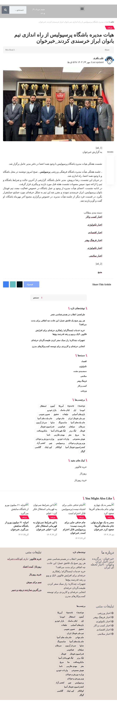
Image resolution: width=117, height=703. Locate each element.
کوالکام (59, 447)
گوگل (83, 451)
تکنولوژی (83, 366)
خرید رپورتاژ (80, 480)
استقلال (43, 406)
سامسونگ (62, 422)
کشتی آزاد (41, 443)
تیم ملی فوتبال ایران (76, 418)
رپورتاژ (83, 473)
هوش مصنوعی (79, 439)
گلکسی (38, 447)
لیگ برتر (72, 431)
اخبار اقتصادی (95, 232)
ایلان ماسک (65, 410)
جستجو (36, 298)
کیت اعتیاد (28, 566)
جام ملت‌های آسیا (78, 422)
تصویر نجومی (44, 414)
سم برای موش (33, 582)
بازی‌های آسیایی (78, 414)
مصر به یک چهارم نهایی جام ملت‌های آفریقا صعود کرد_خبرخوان (102, 526)
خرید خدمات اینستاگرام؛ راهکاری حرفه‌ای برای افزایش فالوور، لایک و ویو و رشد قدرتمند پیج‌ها (65, 575)
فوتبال (82, 431)
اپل (74, 410)
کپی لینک (48, 447)
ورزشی (109, 27)
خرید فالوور (81, 467)
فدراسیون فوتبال (47, 426)
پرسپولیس (60, 443)
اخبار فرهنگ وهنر (93, 240)
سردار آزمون (41, 422)
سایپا (53, 422)
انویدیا (82, 410)
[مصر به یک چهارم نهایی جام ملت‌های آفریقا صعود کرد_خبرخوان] (101, 510)
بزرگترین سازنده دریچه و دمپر (26, 590)
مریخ (77, 435)
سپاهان (72, 426)
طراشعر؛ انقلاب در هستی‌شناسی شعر (68, 314)
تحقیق (56, 414)
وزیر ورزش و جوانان (76, 443)
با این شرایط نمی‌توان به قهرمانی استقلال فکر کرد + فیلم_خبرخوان (45, 526)
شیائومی (61, 426)
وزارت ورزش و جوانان (45, 439)
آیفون (52, 406)
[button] (82, 8)
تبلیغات (65, 414)
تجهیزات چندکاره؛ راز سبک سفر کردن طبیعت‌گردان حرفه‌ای (58, 340)
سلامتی (83, 376)
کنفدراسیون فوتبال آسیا (75, 447)
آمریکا (61, 406)
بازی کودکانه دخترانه (17, 559)
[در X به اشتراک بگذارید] (97, 49)
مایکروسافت (42, 431)
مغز (69, 435)
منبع (100, 272)
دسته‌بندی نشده (80, 371)
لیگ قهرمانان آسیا (58, 431)
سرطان (82, 426)
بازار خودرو (52, 410)
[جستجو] (5, 10)
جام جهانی (60, 418)
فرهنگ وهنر (82, 381)
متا (84, 435)
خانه (112, 22)
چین (50, 443)
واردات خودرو (63, 439)
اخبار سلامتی (95, 256)
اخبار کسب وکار (94, 216)
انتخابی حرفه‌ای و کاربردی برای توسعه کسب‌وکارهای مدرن (58, 346)
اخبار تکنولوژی (94, 224)
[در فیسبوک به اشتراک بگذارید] (101, 49)
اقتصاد (84, 361)
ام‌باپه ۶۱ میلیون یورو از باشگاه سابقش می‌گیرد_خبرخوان (16, 526)
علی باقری (98, 58)
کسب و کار (82, 386)
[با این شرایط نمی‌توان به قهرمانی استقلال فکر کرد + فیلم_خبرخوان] (44, 510)
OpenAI (70, 406)
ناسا (48, 435)
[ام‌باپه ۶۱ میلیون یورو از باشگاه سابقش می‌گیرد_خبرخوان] (15, 510)
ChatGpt (81, 406)
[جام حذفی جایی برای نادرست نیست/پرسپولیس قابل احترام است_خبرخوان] (72, 510)
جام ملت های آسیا (44, 418)
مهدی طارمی (59, 435)
